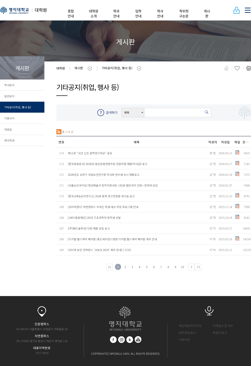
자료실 (8, 129)
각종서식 (9, 118)
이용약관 (184, 339)
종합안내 (71, 13)
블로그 (129, 339)
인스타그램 (121, 339)
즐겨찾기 (237, 68)
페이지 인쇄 (248, 68)
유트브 (138, 339)
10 (182, 267)
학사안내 (160, 13)
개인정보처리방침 (190, 325)
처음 (109, 267)
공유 (226, 68)
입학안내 (138, 13)
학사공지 (9, 85)
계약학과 (9, 140)
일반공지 (9, 96)
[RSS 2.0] (58, 131)
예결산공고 (220, 332)
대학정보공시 (187, 332)
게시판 (207, 13)
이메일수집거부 (223, 325)
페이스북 (113, 339)
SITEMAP (247, 10)
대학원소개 (93, 13)
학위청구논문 (184, 13)
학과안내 (116, 13)
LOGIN (236, 10)
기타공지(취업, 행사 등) (17, 107)
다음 (191, 267)
